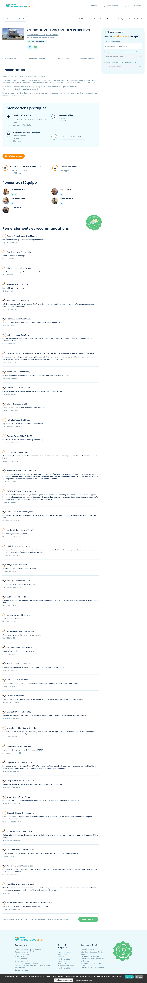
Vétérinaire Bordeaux (62, 962)
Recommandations (88, 58)
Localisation (63, 58)
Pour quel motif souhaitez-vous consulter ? (120, 52)
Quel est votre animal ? (112, 42)
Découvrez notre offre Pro (25, 952)
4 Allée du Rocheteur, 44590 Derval (42, 35)
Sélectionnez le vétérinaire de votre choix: (120, 62)
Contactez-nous (21, 970)
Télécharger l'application (24, 954)
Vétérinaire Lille (64, 968)
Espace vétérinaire (22, 961)
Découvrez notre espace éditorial (28, 950)
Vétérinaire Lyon (64, 959)
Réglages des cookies (63, 980)
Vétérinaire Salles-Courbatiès (92, 968)
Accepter (129, 977)
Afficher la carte (15, 156)
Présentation (10, 58)
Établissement (84, 19)
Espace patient (21, 959)
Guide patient (20, 956)
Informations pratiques (37, 58)
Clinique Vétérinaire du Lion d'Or (43, 80)
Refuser (139, 977)
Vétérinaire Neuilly (88, 950)
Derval (112, 19)
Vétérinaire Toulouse (62, 955)
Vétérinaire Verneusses (90, 956)
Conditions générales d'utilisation (28, 963)
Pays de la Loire (100, 19)
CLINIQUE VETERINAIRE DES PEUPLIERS (26, 166)
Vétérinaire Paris (64, 952)
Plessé (61, 80)
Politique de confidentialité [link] (84, 980)
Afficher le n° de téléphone (73, 137)
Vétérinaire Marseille (66, 966)
